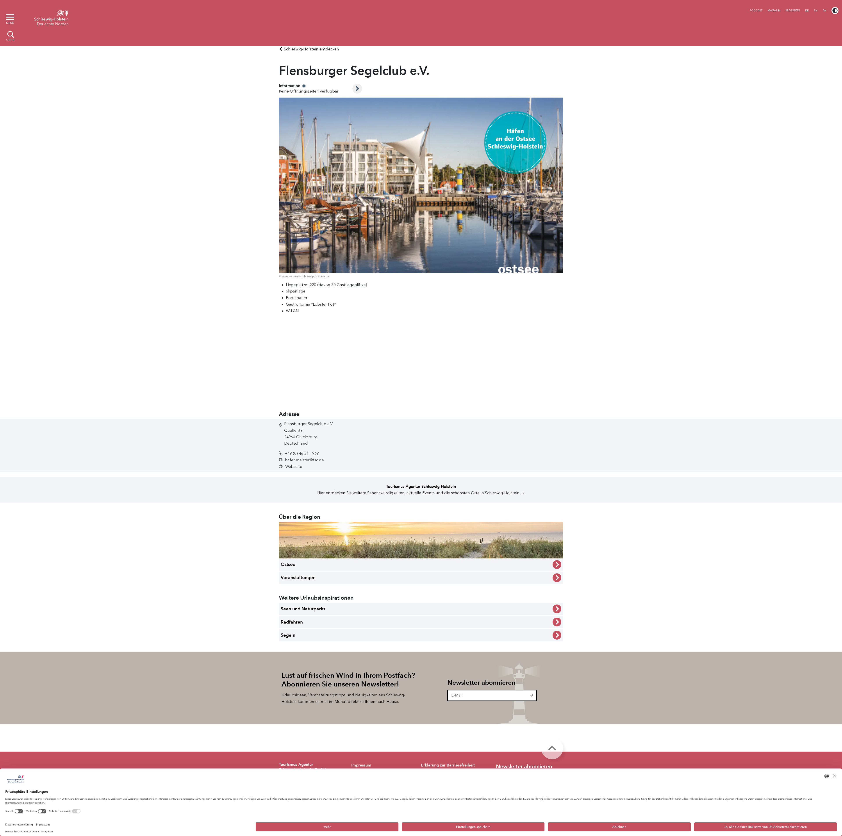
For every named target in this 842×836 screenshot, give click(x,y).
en (815, 10)
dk (824, 10)
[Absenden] (532, 695)
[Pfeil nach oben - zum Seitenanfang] (552, 748)
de (807, 10)
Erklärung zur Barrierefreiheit (448, 765)
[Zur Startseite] (51, 17)
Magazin (774, 10)
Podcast (756, 10)
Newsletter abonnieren (481, 682)
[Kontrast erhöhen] (834, 10)
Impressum (361, 765)
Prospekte (792, 10)
